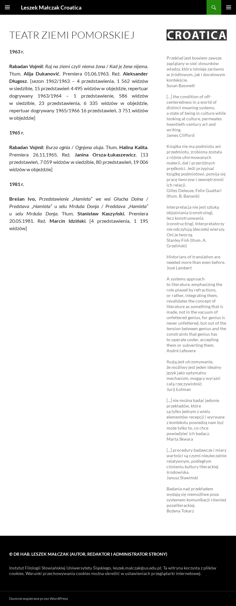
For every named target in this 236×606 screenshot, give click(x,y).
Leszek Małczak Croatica (51, 7)
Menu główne (228, 7)
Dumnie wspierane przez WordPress (38, 598)
